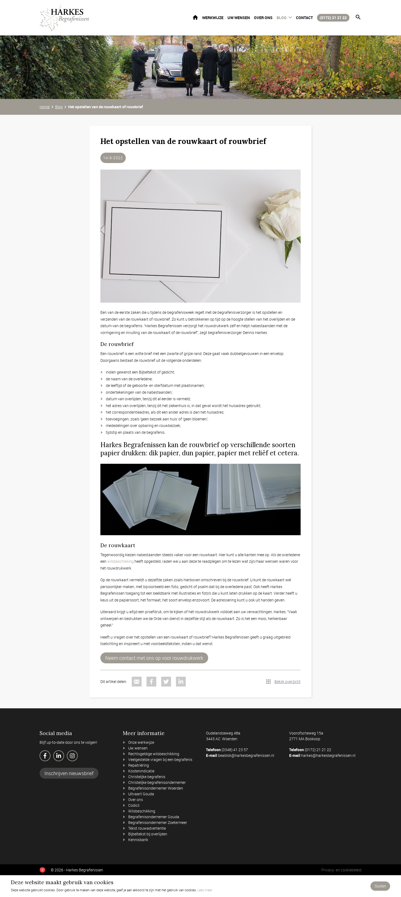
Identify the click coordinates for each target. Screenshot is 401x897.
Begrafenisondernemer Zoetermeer (157, 822)
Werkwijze (212, 17)
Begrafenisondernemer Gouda (153, 816)
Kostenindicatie (141, 770)
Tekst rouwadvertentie (147, 828)
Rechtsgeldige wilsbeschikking (153, 753)
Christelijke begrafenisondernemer (157, 782)
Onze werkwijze (141, 742)
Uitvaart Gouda (141, 793)
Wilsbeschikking (141, 811)
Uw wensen (239, 17)
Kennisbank (138, 839)
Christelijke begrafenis (146, 776)
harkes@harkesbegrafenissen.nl (328, 755)
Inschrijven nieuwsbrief (69, 773)
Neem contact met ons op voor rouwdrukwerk (154, 658)
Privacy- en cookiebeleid (341, 869)
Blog (281, 17)
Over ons (263, 17)
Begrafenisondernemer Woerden (155, 788)
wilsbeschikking (120, 561)
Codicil (133, 805)
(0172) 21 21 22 (333, 17)
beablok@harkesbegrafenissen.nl (246, 755)
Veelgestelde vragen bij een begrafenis (160, 759)
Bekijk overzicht (287, 681)
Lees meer (204, 890)
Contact (304, 17)
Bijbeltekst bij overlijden (147, 833)
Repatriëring (138, 765)
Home (195, 17)
